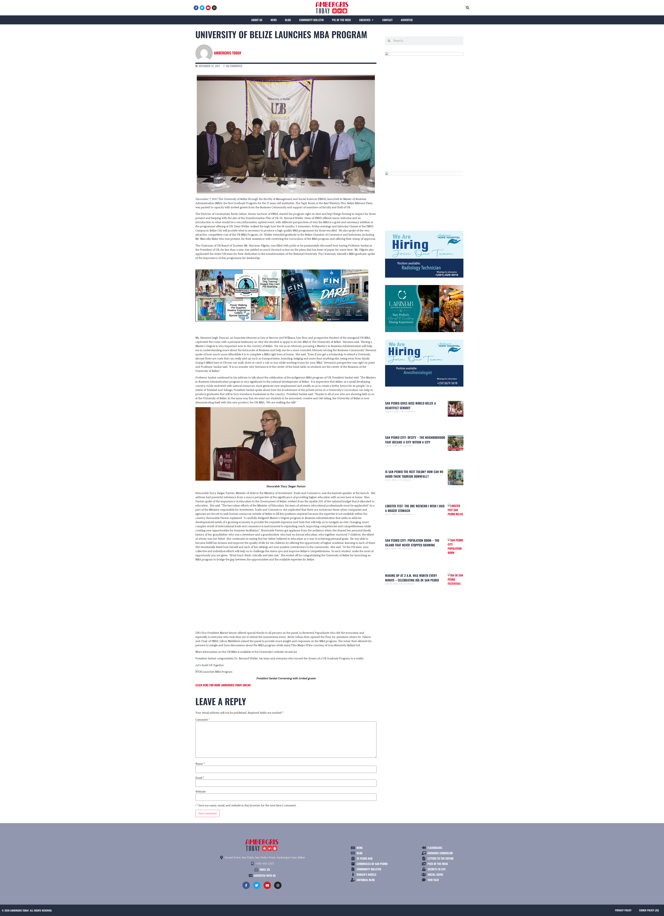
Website (200, 791)
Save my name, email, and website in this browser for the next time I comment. (247, 805)
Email (199, 777)
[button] (467, 8)
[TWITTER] (202, 7)
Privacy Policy (623, 910)
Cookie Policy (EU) (649, 910)
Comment (202, 719)
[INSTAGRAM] (214, 7)
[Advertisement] (285, 593)
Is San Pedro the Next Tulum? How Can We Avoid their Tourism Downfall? (414, 474)
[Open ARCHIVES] (372, 20)
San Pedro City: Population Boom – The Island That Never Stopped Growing (412, 542)
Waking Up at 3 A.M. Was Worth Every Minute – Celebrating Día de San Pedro (412, 577)
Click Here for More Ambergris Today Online (223, 685)
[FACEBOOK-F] (196, 7)
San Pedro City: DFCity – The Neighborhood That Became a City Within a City (415, 439)
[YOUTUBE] (208, 7)
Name (200, 763)
